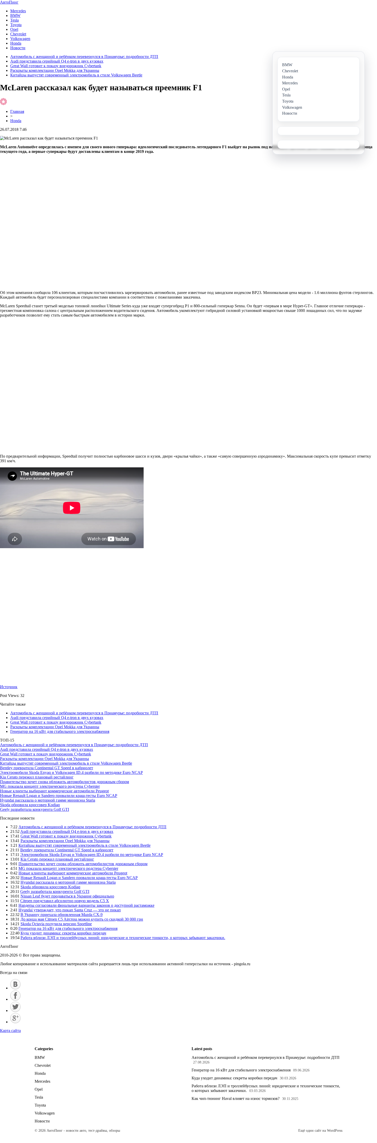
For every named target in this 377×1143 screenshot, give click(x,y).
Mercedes (18, 11)
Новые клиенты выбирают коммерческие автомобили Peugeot (54, 791)
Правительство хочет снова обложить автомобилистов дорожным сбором (64, 782)
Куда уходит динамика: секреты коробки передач (63, 933)
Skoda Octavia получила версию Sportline (56, 924)
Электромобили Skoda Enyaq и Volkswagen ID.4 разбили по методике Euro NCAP (71, 772)
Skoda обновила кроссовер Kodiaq (30, 805)
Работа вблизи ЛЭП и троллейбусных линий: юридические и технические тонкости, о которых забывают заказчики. (123, 937)
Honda (15, 43)
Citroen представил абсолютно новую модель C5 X (64, 901)
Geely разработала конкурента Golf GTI (34, 809)
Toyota (16, 25)
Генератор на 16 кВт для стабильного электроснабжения (59, 731)
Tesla (14, 20)
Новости (17, 48)
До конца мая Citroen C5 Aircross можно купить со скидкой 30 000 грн (82, 919)
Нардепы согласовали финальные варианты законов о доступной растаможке (86, 905)
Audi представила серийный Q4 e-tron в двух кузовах (56, 61)
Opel (14, 29)
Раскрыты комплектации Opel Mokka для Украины (54, 70)
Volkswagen (20, 38)
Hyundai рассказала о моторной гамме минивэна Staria (47, 800)
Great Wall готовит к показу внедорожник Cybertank (55, 66)
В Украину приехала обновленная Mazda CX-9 (62, 914)
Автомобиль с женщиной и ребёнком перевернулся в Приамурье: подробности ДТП (84, 56)
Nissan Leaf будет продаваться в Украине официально (67, 896)
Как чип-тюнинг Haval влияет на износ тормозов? (236, 1098)
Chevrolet (18, 34)
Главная (17, 111)
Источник (8, 687)
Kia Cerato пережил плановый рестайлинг (37, 777)
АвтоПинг (9, 2)
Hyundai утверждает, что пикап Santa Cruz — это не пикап (69, 910)
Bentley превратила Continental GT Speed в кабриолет (46, 768)
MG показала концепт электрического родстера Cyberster (50, 786)
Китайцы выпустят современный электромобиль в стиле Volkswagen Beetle (76, 75)
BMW (15, 15)
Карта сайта (10, 1030)
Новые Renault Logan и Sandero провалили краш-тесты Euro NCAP (58, 795)
